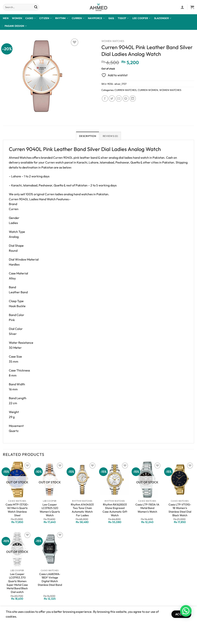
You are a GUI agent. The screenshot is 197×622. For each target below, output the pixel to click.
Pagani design (14, 25)
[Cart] (192, 7)
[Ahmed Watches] (98, 7)
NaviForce (95, 18)
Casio (29, 18)
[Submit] (36, 7)
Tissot (122, 18)
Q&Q (111, 18)
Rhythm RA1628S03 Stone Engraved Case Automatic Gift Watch (115, 510)
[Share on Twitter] (112, 98)
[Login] (182, 7)
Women (17, 18)
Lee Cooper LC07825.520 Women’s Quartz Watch (50, 510)
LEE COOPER (140, 18)
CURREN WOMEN (148, 89)
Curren (77, 18)
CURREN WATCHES (125, 89)
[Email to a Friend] (119, 98)
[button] (186, 611)
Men (5, 18)
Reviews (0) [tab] (110, 135)
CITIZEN (44, 18)
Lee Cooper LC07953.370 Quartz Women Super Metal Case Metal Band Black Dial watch (17, 583)
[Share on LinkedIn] (132, 98)
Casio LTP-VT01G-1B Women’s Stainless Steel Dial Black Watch (180, 510)
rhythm (60, 18)
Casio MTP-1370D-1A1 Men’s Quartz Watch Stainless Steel (17, 510)
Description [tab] (87, 135)
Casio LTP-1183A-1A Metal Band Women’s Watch (147, 508)
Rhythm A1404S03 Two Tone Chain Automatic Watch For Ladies (82, 510)
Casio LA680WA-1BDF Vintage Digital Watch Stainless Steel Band (50, 579)
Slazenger (161, 18)
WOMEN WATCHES (112, 41)
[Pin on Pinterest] (126, 98)
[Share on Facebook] (105, 98)
